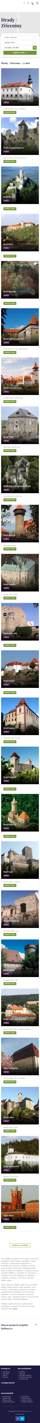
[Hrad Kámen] (20, 716)
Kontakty (5, 1377)
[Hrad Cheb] (20, 425)
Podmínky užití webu (25, 1377)
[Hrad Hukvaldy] (20, 622)
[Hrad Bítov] (20, 232)
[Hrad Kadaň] (20, 669)
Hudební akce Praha (8, 1401)
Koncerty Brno (7, 1396)
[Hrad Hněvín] (20, 523)
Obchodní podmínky (25, 1375)
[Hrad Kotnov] (20, 958)
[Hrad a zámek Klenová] (20, 136)
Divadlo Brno (25, 1396)
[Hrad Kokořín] (20, 813)
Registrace (22, 1373)
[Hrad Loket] (20, 1105)
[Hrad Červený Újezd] (20, 376)
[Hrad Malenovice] (20, 1155)
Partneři (5, 1375)
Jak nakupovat (23, 1379)
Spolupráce (6, 1373)
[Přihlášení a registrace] (28, 3)
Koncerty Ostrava (26, 1400)
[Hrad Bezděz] (20, 185)
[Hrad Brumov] (20, 280)
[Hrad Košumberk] (20, 909)
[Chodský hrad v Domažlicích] (20, 87)
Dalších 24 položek (20, 1245)
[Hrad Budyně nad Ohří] (20, 327)
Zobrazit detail (9, 112)
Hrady (6, 102)
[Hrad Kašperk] (20, 765)
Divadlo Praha (7, 1398)
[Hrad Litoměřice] (20, 1056)
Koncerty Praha (26, 1398)
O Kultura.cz (6, 1371)
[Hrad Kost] (20, 860)
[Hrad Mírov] (20, 1204)
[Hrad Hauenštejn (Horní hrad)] (20, 474)
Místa (15, 1309)
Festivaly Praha (7, 1400)
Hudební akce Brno (27, 1401)
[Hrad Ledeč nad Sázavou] (20, 1007)
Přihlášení (22, 1371)
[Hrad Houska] (20, 572)
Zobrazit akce (18, 53)
